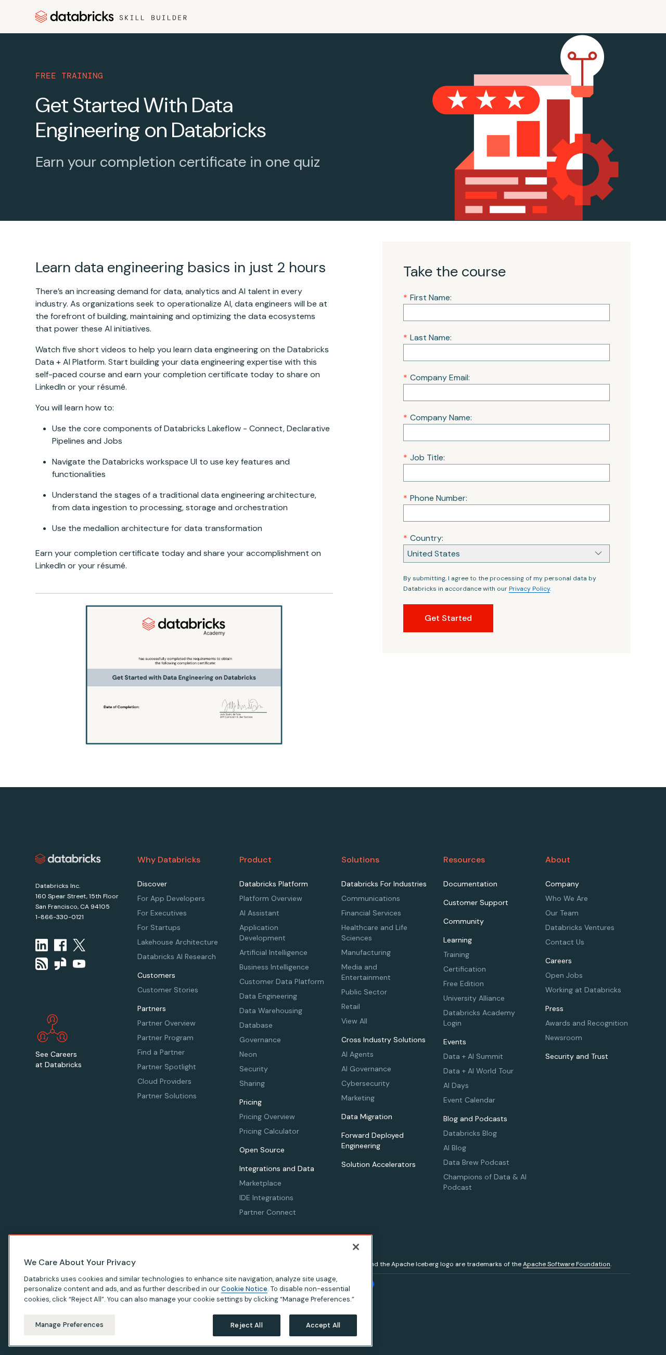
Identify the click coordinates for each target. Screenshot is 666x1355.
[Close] (355, 1247)
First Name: (427, 297)
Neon (248, 1054)
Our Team (562, 913)
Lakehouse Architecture (177, 942)
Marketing (358, 1097)
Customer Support (475, 902)
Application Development (262, 932)
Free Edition (463, 983)
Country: (423, 538)
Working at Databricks (583, 989)
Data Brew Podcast (476, 1162)
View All (354, 1021)
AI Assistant (259, 913)
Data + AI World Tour (478, 1070)
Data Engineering (268, 996)
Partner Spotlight (166, 1066)
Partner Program (165, 1037)
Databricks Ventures (579, 927)
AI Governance (366, 1068)
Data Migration (366, 1116)
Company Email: (436, 377)
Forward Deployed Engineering (372, 1140)
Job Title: (424, 457)
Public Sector (364, 992)
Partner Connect (267, 1212)
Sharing (252, 1083)
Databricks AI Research (176, 956)
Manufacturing (366, 952)
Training (456, 954)
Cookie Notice (244, 1288)
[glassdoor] (60, 964)
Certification (464, 969)
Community (463, 921)
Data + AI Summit (473, 1056)
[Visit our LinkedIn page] (41, 945)
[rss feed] (41, 964)
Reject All (246, 1325)
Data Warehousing (270, 1010)
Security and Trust (576, 1056)
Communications (370, 898)
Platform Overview (270, 898)
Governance (260, 1039)
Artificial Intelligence (273, 952)
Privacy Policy (529, 588)
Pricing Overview (267, 1116)
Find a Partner (161, 1052)
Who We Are (566, 898)
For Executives (162, 913)
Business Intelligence (274, 967)
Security (253, 1068)
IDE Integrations (266, 1197)
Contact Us (564, 942)
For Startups (159, 927)
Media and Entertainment (366, 972)
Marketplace (260, 1183)
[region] (190, 1290)
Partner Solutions (167, 1095)
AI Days (456, 1085)
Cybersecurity (365, 1083)
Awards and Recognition (586, 1023)
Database (256, 1025)
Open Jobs (564, 975)
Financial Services (371, 913)
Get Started (448, 618)
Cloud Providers (164, 1081)
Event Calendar (469, 1100)
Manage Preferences (69, 1324)
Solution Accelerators (378, 1164)
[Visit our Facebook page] (60, 945)
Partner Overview (166, 1023)
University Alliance (474, 998)
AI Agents (357, 1054)
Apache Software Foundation (566, 1264)
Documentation (470, 883)
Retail (350, 1006)
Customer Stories (167, 989)
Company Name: (437, 417)
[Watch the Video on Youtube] (79, 964)
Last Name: (427, 337)
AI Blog (454, 1147)
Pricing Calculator (269, 1131)
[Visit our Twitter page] (79, 945)
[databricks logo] (68, 859)
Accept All (323, 1325)
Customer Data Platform (281, 981)
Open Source (262, 1149)
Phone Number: (435, 498)
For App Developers (171, 898)
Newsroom (563, 1037)
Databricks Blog (470, 1133)
